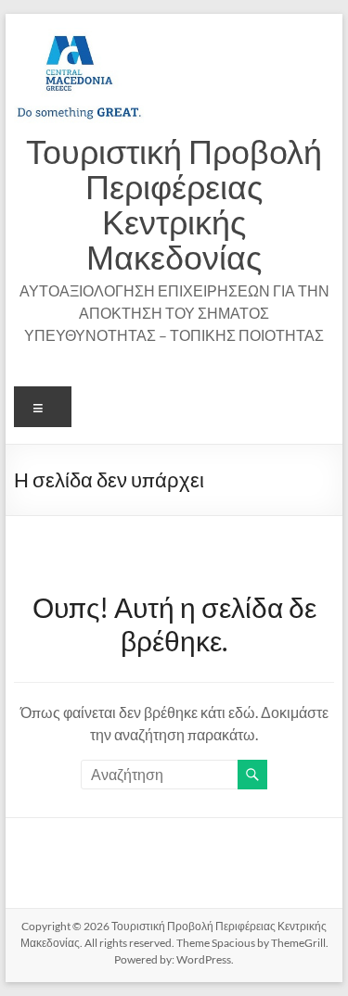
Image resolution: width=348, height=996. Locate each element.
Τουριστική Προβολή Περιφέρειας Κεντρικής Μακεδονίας (174, 204)
